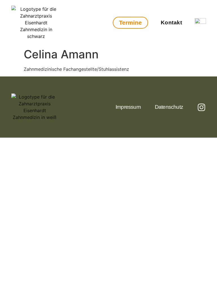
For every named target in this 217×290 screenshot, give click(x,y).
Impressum (128, 107)
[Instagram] (201, 107)
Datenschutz (169, 107)
